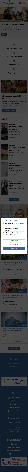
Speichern (14, 248)
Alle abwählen (14, 244)
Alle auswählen (14, 240)
